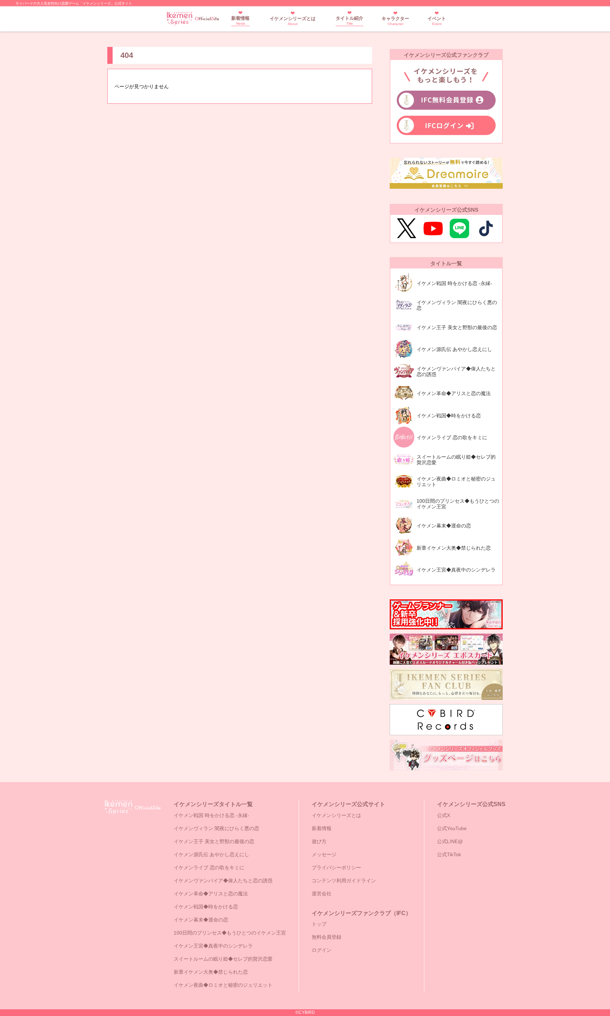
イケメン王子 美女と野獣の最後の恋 (214, 841)
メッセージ (324, 854)
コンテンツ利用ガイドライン (344, 880)
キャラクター (395, 21)
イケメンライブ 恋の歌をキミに (209, 867)
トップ (319, 924)
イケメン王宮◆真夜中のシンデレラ (213, 946)
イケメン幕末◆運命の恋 (201, 920)
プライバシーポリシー (336, 867)
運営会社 (321, 893)
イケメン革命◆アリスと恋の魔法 (211, 893)
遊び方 (319, 841)
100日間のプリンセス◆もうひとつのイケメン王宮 (230, 933)
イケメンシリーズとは (293, 21)
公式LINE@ (450, 841)
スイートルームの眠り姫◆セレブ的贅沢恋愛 (223, 959)
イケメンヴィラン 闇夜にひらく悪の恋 (216, 828)
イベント (436, 21)
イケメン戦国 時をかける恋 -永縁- (211, 815)
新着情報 (240, 20)
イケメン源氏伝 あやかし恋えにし (211, 854)
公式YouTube (452, 828)
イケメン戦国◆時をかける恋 (206, 906)
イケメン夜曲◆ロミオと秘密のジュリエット (223, 985)
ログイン (321, 950)
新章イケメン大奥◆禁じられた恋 (211, 972)
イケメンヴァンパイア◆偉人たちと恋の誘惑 (223, 880)
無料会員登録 (326, 937)
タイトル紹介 (349, 20)
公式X (443, 815)
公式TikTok (449, 854)
